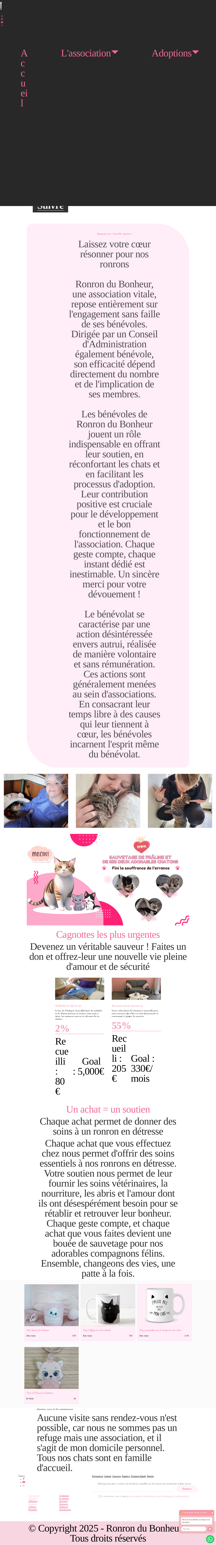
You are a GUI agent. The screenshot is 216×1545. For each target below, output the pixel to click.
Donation (32, 1498)
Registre (126, 1476)
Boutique (32, 1503)
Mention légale (138, 1476)
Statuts (150, 1476)
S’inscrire (186, 1488)
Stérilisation (65, 1509)
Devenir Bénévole (49, 235)
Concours (116, 1476)
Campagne (64, 1495)
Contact (107, 1476)
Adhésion (32, 1501)
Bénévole (32, 1509)
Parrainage (33, 1495)
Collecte (32, 1506)
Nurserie (63, 1503)
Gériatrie (63, 1501)
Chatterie (63, 1506)
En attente (64, 1498)
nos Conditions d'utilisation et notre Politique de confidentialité (159, 1496)
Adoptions (172, 53)
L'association (86, 53)
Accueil (24, 78)
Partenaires (97, 1476)
